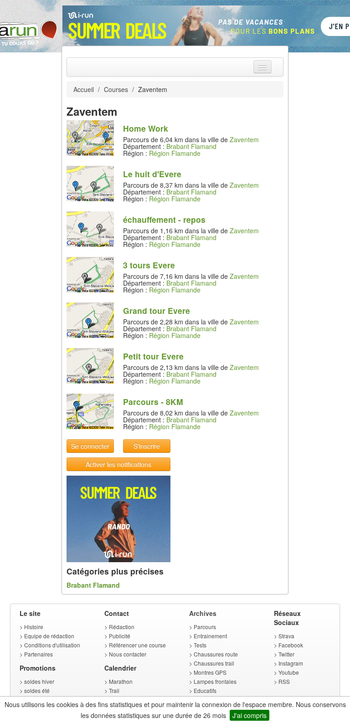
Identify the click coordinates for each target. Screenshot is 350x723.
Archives (202, 613)
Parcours (205, 627)
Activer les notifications (118, 464)
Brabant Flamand (191, 146)
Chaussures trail (214, 663)
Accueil (83, 89)
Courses (116, 89)
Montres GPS (210, 672)
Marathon (121, 681)
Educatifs (205, 690)
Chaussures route (216, 654)
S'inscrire (147, 446)
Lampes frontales (215, 681)
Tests (200, 645)
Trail (114, 690)
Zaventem (244, 139)
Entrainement (210, 636)
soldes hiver (39, 681)
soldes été (37, 690)
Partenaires (38, 654)
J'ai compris (249, 715)
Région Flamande (175, 153)
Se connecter (90, 446)
